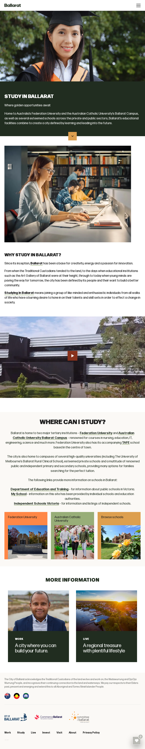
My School (19, 494)
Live (86, 639)
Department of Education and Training (39, 489)
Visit (59, 732)
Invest (46, 732)
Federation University (96, 433)
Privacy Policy (91, 732)
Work (19, 639)
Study (21, 732)
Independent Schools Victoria (36, 503)
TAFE (126, 443)
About (72, 732)
